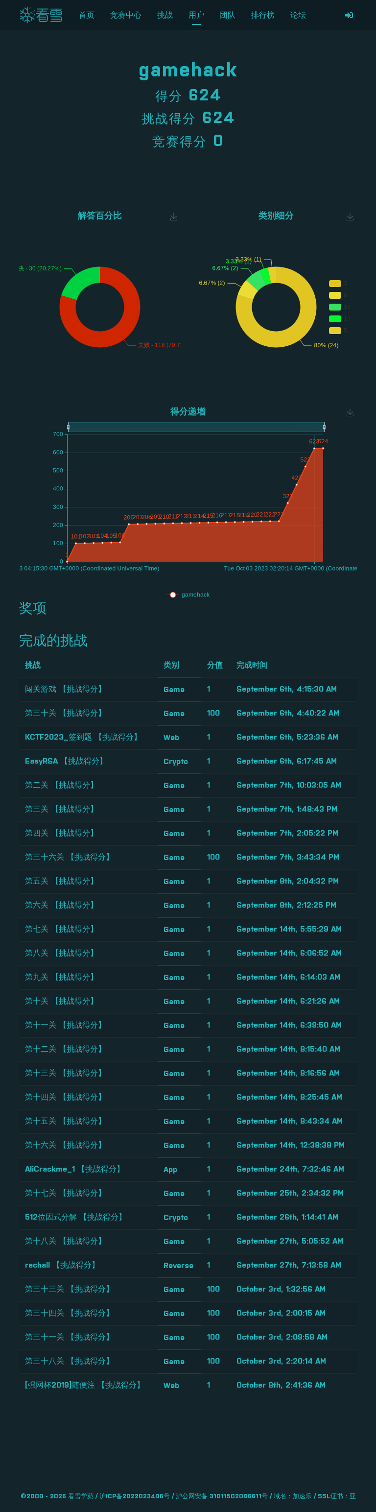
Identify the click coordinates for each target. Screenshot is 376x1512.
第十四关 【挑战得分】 (65, 1097)
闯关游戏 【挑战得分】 (65, 689)
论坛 (298, 15)
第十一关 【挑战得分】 (65, 1025)
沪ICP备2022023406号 (134, 1496)
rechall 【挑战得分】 (62, 1265)
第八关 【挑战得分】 (61, 953)
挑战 (165, 15)
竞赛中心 (125, 15)
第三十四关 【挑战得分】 (69, 1313)
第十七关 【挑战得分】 (65, 1193)
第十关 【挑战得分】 (61, 1001)
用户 (196, 15)
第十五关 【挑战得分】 (65, 1121)
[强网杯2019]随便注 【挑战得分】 (84, 1385)
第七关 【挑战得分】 (61, 929)
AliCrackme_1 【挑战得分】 (74, 1169)
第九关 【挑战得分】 (61, 977)
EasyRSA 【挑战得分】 (66, 761)
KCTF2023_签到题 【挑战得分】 (83, 737)
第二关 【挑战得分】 (61, 785)
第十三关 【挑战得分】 (65, 1073)
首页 (86, 15)
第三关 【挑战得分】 (61, 809)
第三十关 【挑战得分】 (65, 713)
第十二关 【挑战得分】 (65, 1049)
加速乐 (302, 1496)
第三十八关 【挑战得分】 (69, 1361)
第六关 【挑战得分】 (61, 905)
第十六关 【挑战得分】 (65, 1145)
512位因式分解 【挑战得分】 (75, 1217)
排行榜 (263, 15)
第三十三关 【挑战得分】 (69, 1289)
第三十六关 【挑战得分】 (69, 857)
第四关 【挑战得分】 (61, 833)
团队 (227, 15)
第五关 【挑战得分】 (61, 881)
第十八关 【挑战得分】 (65, 1241)
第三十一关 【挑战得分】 (69, 1337)
